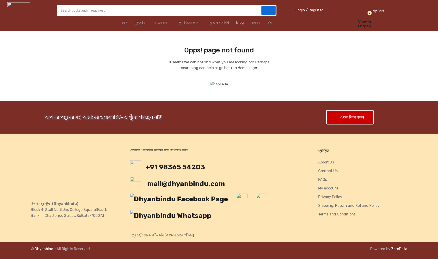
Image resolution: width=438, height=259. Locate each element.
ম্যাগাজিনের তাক (188, 22)
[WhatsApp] (173, 217)
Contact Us (328, 171)
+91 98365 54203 (175, 167)
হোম (124, 22)
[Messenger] (244, 200)
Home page (247, 68)
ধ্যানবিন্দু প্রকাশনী (219, 22)
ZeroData (399, 249)
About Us (326, 162)
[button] (375, 11)
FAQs (322, 179)
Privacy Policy (330, 197)
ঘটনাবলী (255, 22)
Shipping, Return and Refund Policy (349, 205)
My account (328, 188)
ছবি (269, 22)
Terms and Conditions (337, 214)
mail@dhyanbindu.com (185, 184)
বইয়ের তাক (161, 22)
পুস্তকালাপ (140, 22)
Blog (240, 22)
